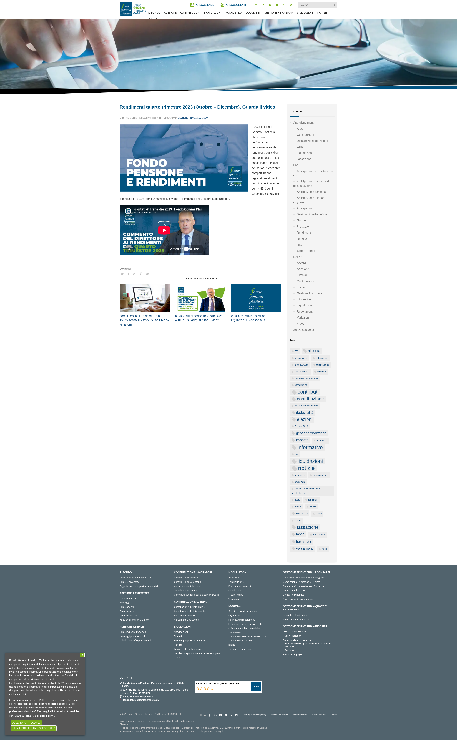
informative (310, 447)
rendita (298, 506)
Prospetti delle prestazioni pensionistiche (306, 491)
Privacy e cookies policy (255, 715)
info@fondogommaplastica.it (139, 696)
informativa (322, 440)
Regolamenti (305, 311)
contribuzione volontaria (306, 405)
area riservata (301, 365)
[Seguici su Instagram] (290, 5)
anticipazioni (322, 358)
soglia (319, 513)
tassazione (308, 527)
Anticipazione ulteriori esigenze (308, 200)
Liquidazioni (304, 152)
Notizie (301, 220)
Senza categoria (303, 329)
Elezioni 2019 (301, 426)
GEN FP (302, 146)
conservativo (301, 385)
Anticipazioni (305, 208)
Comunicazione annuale (306, 378)
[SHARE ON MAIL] (147, 274)
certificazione (322, 365)
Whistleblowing (300, 715)
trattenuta (303, 541)
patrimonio (300, 475)
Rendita (302, 238)
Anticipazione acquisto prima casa (313, 173)
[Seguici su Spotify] (270, 5)
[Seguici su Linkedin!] (263, 5)
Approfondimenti (303, 122)
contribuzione (310, 398)
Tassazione (304, 159)
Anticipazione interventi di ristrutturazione (311, 183)
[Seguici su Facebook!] (256, 5)
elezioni (304, 419)
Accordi (302, 262)
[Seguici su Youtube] (277, 5)
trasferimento (319, 534)
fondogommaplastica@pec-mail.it (141, 700)
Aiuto (300, 128)
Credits (334, 715)
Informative (304, 299)
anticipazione (301, 358)
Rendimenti (304, 232)
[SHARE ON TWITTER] (122, 274)
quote (297, 500)
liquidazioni (310, 461)
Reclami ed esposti (279, 715)
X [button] (82, 654)
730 (296, 351)
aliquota (314, 351)
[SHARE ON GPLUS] (134, 274)
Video (205, 118)
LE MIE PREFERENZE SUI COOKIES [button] (34, 728)
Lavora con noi (319, 715)
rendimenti (313, 500)
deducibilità (304, 412)
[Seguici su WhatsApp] (284, 5)
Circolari (302, 275)
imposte (302, 440)
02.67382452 (129, 689)
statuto (298, 520)
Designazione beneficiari (312, 214)
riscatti (313, 506)
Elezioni (302, 287)
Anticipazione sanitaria (311, 191)
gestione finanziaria (311, 433)
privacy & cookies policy (39, 715)
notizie (306, 468)
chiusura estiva (302, 371)
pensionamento (320, 475)
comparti (321, 371)
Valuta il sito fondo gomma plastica (218, 683)
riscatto (302, 513)
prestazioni (300, 482)
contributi (308, 392)
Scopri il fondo (306, 250)
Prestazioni (304, 226)
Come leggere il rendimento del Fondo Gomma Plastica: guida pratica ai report (144, 320)
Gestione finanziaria (189, 118)
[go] (334, 4)
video (324, 549)
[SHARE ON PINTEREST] (141, 274)
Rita (299, 244)
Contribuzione (306, 281)
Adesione (303, 269)
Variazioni (303, 317)
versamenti (304, 548)
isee (297, 454)
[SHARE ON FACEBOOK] (128, 274)
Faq (295, 165)
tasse (300, 534)
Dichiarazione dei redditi (312, 140)
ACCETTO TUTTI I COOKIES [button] (26, 723)
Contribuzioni (305, 134)
